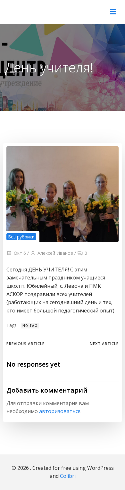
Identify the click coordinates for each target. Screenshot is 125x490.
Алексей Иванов (55, 253)
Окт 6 (20, 253)
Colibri (68, 475)
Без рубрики (21, 237)
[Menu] (113, 11)
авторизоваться (59, 411)
